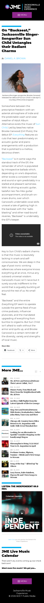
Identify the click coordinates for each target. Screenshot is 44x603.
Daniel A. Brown (15, 58)
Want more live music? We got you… (19, 568)
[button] (22, 15)
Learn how (11, 539)
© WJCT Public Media (22, 596)
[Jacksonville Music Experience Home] (12, 7)
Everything (19, 134)
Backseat (7, 158)
